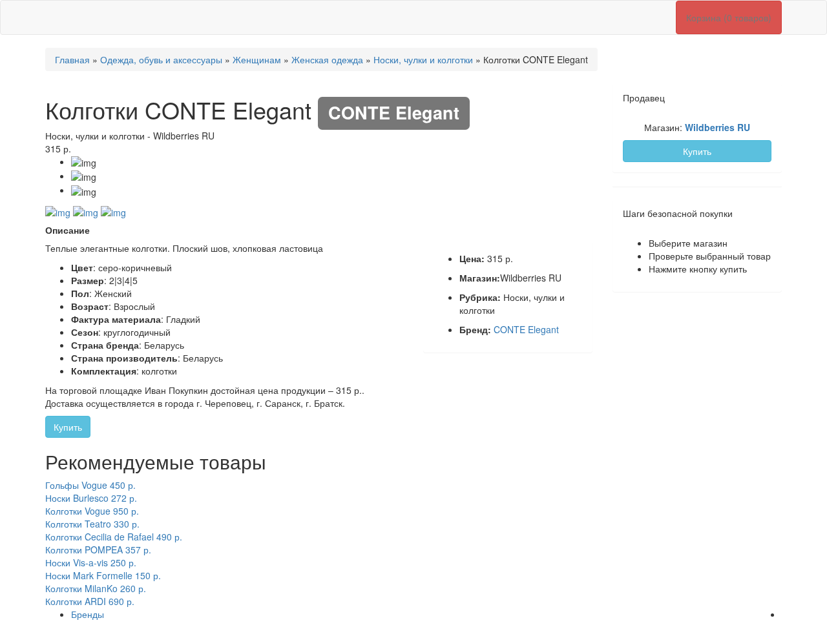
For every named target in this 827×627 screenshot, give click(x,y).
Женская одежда (327, 59)
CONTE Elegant (526, 329)
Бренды (87, 614)
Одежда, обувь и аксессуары (161, 59)
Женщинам (257, 59)
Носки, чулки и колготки (423, 59)
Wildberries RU (717, 127)
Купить (68, 426)
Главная (72, 59)
